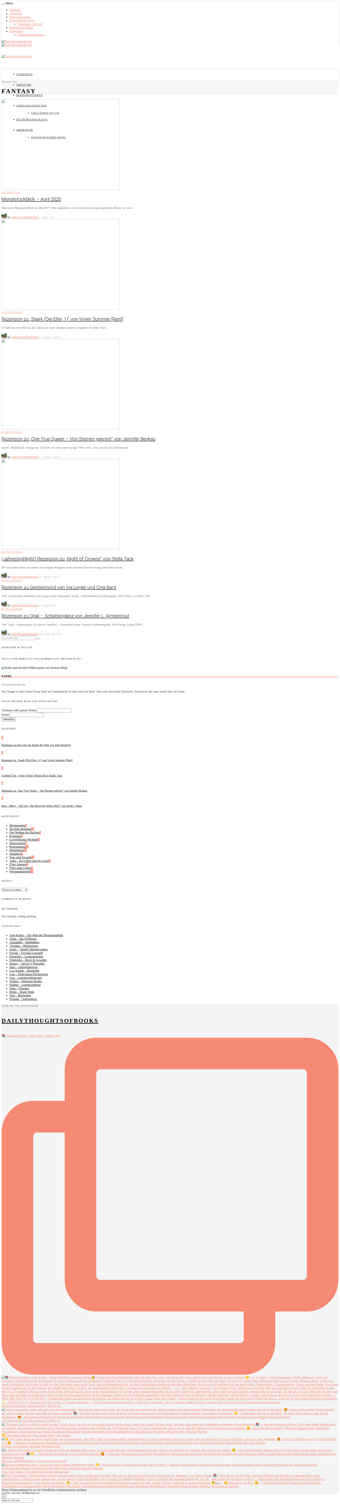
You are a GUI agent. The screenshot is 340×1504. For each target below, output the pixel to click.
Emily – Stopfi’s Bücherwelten (28, 949)
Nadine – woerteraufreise (25, 985)
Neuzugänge (17, 843)
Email (5, 714)
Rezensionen (12, 312)
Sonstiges (15, 853)
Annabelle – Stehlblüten (24, 942)
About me (15, 13)
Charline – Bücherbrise (23, 946)
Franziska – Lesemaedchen (26, 956)
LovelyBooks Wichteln (23, 839)
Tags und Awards (20, 857)
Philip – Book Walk (21, 992)
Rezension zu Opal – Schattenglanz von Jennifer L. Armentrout (65, 616)
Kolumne (15, 836)
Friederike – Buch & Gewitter (28, 960)
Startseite (15, 10)
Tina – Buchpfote (20, 995)
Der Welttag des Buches (24, 832)
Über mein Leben (20, 868)
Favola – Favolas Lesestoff (26, 953)
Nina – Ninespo (19, 988)
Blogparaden (17, 825)
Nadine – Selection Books (25, 981)
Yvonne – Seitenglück (23, 999)
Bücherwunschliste (21, 27)
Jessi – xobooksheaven (23, 967)
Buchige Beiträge (20, 829)
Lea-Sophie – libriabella (24, 970)
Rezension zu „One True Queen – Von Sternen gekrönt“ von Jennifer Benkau (78, 439)
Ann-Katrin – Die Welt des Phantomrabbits (36, 935)
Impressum (16, 31)
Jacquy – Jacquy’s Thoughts (26, 963)
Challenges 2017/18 (29, 24)
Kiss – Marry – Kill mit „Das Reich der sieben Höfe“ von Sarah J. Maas (42, 805)
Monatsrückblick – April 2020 (31, 199)
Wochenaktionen (19, 871)
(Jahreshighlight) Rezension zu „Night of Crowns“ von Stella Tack (68, 559)
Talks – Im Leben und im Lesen (29, 861)
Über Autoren (18, 864)
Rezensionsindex (19, 17)
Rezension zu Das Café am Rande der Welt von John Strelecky (36, 745)
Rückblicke (11, 192)
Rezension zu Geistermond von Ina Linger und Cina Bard (59, 587)
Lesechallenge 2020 (21, 20)
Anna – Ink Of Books (23, 938)
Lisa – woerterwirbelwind (25, 977)
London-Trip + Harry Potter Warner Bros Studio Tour (32, 775)
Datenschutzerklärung (30, 34)
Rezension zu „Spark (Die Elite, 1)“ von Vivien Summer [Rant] (62, 319)
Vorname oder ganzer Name (19, 710)
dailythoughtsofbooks (24, 217)
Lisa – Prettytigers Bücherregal (28, 974)
